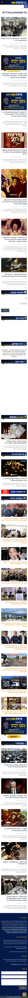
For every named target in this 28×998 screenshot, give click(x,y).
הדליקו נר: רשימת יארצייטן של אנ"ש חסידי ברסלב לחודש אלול (15, 475)
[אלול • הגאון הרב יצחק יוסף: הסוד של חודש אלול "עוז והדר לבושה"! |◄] (14, 781)
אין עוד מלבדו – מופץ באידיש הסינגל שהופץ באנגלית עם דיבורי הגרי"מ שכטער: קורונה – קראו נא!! (14, 239)
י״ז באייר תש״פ (19, 206)
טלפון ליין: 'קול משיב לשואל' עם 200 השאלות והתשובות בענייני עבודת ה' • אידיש (14, 152)
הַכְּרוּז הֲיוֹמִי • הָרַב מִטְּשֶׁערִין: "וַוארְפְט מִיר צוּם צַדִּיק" (15, 858)
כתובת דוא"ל (23, 303)
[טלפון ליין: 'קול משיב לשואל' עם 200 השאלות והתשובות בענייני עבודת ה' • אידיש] (14, 140)
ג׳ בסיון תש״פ (20, 156)
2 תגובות (12, 279)
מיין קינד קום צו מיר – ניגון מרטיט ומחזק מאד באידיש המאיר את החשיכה (14, 275)
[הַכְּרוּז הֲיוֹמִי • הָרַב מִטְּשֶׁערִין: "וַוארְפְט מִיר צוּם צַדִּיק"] (14, 846)
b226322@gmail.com (15, 959)
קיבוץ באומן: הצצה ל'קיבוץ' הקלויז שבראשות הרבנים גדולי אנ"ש (15, 761)
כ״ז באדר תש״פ (19, 279)
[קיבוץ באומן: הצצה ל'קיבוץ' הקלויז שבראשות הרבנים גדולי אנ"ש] (14, 751)
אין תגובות (11, 43)
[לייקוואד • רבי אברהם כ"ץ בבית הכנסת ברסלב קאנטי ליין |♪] (14, 26)
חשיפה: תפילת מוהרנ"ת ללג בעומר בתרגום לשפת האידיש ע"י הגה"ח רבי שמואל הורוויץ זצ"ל (14, 202)
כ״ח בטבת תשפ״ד (19, 43)
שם (26, 298)
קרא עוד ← (25, 51)
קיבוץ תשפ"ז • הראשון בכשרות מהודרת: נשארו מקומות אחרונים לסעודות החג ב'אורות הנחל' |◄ (16, 894)
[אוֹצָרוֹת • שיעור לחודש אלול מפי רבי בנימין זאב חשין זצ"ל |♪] (14, 813)
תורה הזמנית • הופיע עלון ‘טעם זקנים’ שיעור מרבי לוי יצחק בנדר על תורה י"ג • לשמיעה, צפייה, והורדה (14, 76)
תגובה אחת (13, 156)
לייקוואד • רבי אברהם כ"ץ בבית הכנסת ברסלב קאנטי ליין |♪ (14, 39)
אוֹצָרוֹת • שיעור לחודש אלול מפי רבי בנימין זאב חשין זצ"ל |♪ (15, 825)
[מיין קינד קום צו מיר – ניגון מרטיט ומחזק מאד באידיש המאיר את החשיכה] (14, 265)
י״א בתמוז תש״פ (19, 80)
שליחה (5, 310)
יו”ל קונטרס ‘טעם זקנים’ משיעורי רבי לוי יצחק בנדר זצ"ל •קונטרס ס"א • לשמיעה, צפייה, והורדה (14, 114)
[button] (26, 6)
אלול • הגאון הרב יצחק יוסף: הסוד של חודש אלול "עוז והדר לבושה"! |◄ (15, 792)
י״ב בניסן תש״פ (19, 244)
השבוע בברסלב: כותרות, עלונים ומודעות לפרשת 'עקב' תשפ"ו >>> (16, 437)
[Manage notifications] (24, 994)
